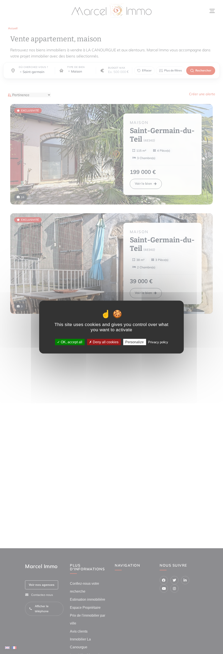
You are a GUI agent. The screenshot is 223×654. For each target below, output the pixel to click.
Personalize (134, 342)
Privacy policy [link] (158, 342)
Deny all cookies (105, 342)
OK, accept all (71, 342)
